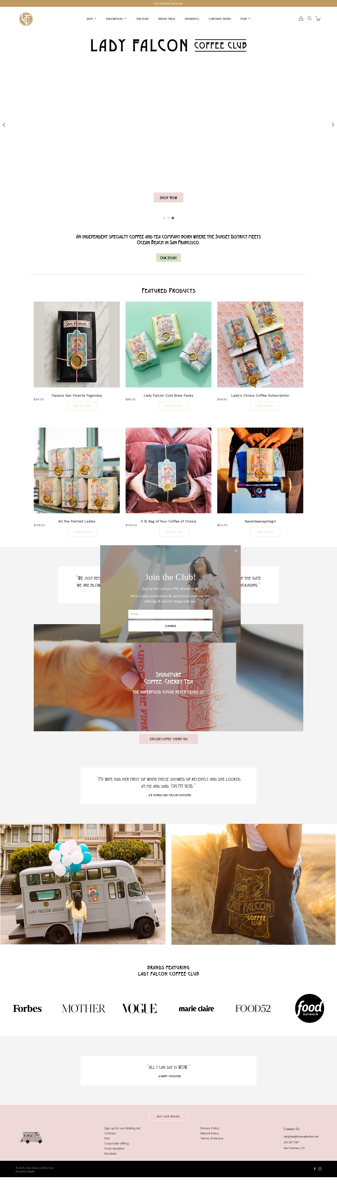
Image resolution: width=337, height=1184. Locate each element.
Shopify (31, 1171)
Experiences (192, 18)
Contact (110, 1133)
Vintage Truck (166, 18)
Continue (170, 626)
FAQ (107, 1138)
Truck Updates (114, 1148)
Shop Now (168, 197)
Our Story (142, 18)
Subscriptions (114, 18)
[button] (4, 124)
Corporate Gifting (220, 18)
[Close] (236, 550)
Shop (89, 18)
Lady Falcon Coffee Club (40, 1168)
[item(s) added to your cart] (318, 18)
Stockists (110, 1154)
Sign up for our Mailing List (122, 1128)
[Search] (310, 18)
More (243, 18)
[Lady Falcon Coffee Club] (26, 18)
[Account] (301, 18)
